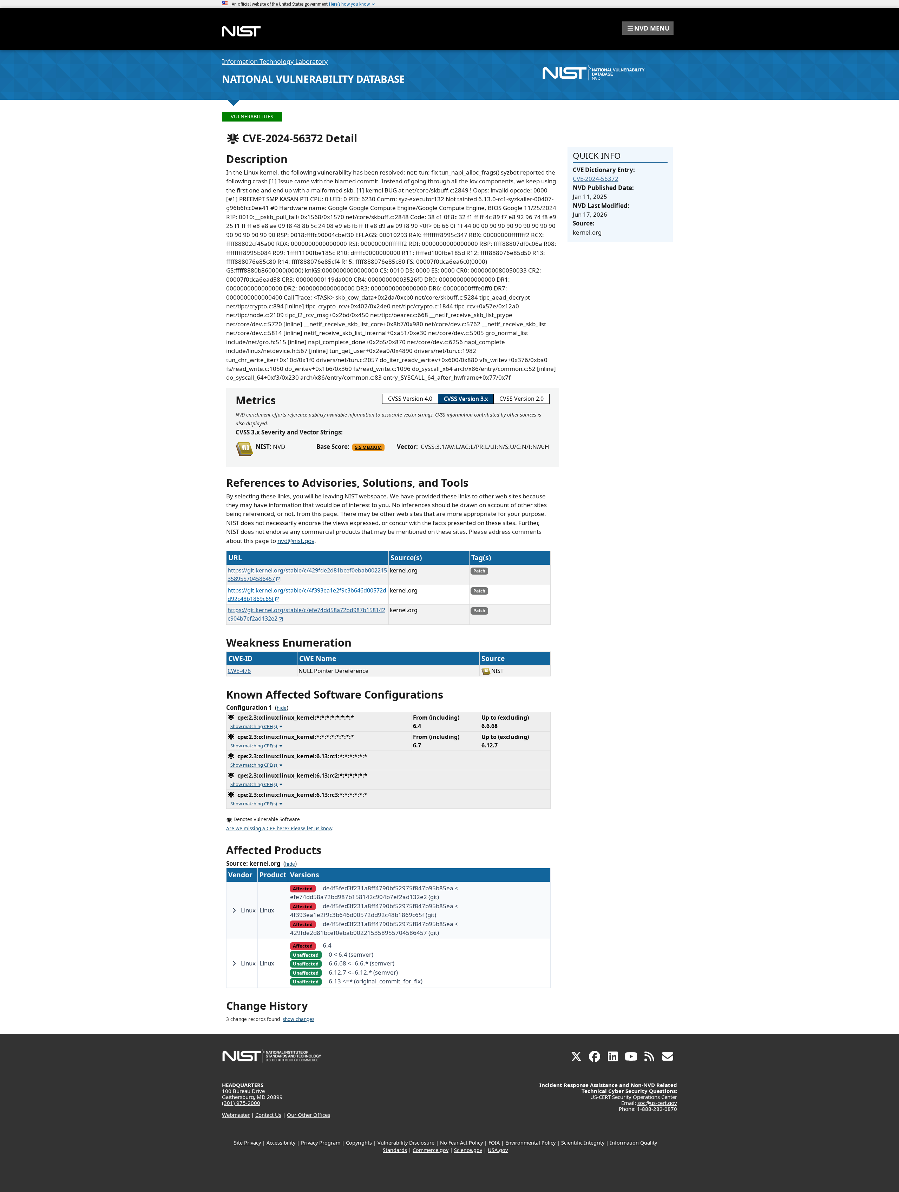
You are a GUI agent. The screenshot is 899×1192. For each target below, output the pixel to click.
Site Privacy (247, 1142)
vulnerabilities (252, 116)
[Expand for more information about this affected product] (233, 910)
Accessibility (281, 1142)
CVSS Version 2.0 (521, 398)
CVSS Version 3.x (466, 398)
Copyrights (359, 1142)
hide (282, 708)
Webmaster (236, 1114)
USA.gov (498, 1150)
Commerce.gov (430, 1150)
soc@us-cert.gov (657, 1102)
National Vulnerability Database (313, 79)
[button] (648, 28)
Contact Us (268, 1114)
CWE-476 (239, 671)
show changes (298, 1019)
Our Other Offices (308, 1114)
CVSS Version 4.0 (410, 398)
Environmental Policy (530, 1142)
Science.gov (468, 1150)
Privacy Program (320, 1142)
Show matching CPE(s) (254, 726)
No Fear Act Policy (461, 1142)
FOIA (494, 1142)
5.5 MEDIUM (368, 447)
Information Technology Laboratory (275, 61)
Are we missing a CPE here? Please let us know (279, 828)
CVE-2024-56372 (595, 179)
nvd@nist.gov (295, 541)
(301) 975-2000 (241, 1102)
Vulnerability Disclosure (406, 1142)
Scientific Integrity (582, 1142)
